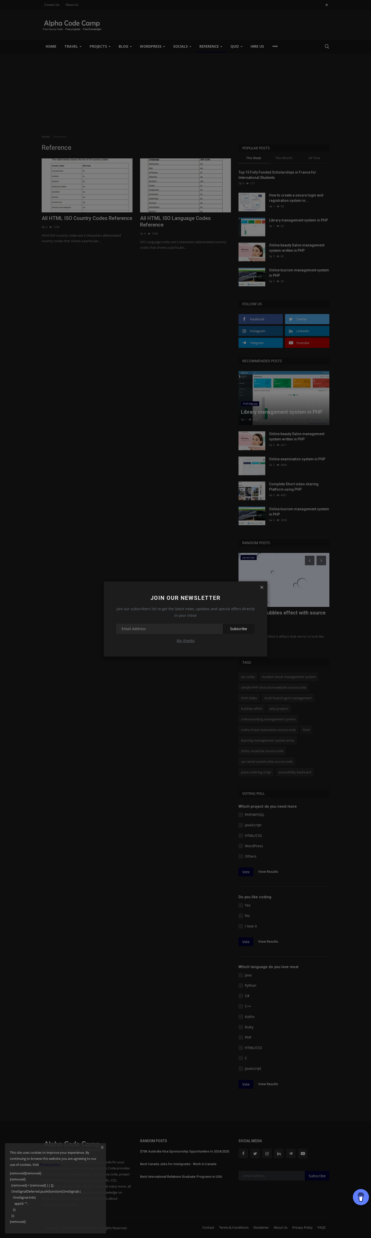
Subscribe (238, 628)
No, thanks (186, 640)
